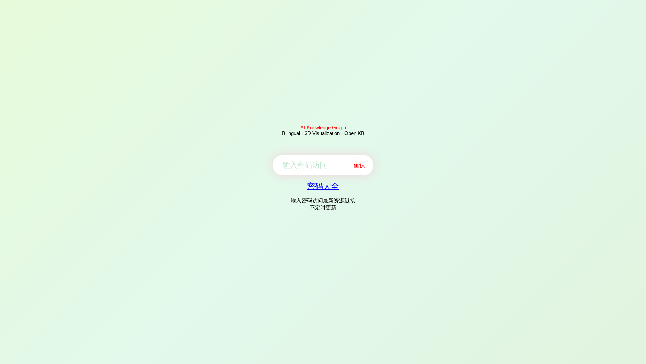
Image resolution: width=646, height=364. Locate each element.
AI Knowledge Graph (323, 127)
